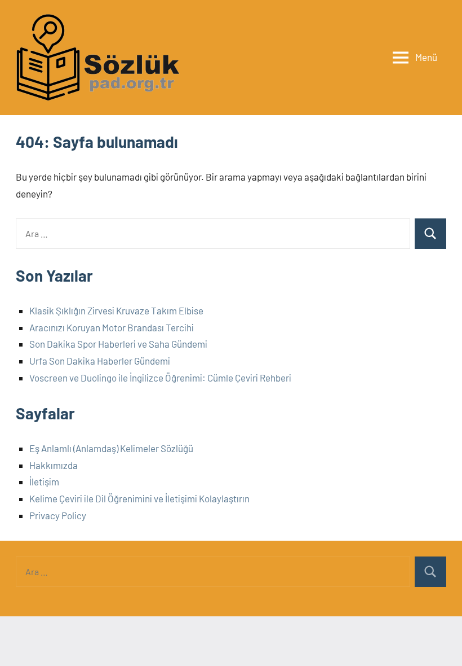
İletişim (44, 481)
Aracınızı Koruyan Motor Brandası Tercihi (111, 327)
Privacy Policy (57, 515)
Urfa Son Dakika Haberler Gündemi (99, 360)
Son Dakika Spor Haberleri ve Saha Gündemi (118, 343)
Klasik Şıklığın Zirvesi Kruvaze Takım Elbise (116, 310)
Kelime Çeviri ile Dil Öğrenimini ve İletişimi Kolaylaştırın (139, 498)
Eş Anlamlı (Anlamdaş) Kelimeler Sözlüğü (111, 448)
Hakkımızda (53, 465)
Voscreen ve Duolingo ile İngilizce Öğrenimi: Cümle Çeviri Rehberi (160, 377)
